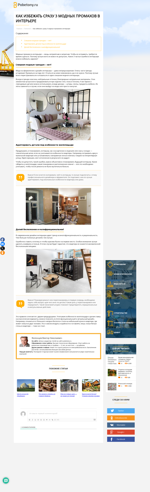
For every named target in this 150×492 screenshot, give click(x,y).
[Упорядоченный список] (41, 420)
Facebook (121, 439)
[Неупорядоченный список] (43, 420)
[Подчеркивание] (35, 420)
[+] (58, 419)
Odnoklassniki (121, 418)
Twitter (121, 410)
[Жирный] (29, 420)
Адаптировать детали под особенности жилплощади (45, 44)
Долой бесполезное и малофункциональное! (42, 47)
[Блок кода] (49, 420)
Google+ (120, 432)
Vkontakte (121, 425)
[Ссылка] (52, 420)
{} (55, 419)
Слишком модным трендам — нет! (37, 40)
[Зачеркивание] (38, 420)
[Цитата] (46, 420)
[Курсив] (32, 420)
